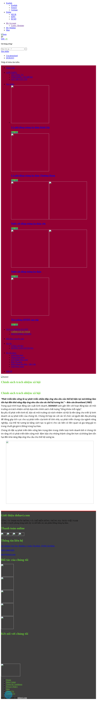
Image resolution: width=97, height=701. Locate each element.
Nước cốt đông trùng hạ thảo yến (28, 223)
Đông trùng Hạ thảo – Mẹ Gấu (23, 364)
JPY (13, 17)
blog (8, 689)
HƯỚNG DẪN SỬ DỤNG (22, 348)
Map (8, 30)
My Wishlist (11, 28)
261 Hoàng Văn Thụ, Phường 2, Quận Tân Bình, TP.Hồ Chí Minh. (28, 546)
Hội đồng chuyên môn (15, 339)
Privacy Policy (12, 687)
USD (13, 19)
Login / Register (17, 25)
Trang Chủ (10, 68)
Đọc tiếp (14, 132)
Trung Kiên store (18, 357)
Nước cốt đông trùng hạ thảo (26, 271)
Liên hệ (9, 371)
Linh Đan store (17, 355)
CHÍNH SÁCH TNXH (20, 332)
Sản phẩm (10, 84)
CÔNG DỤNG (17, 346)
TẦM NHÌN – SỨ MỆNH (22, 77)
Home (8, 680)
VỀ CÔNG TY (17, 75)
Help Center (11, 682)
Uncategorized (12, 56)
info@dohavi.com (8, 554)
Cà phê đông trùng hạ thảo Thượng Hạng (33, 175)
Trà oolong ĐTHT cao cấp (25, 319)
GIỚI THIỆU (11, 72)
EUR (13, 14)
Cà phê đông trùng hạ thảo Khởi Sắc (30, 127)
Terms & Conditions (14, 684)
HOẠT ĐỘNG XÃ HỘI (21, 334)
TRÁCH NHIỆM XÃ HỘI (17, 329)
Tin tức (9, 343)
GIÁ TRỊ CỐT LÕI (19, 79)
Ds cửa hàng (11, 353)
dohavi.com (22, 698)
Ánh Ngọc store (17, 366)
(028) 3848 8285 (7, 550)
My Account (11, 23)
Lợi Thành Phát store (19, 360)
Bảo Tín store (16, 362)
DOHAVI (10, 58)
